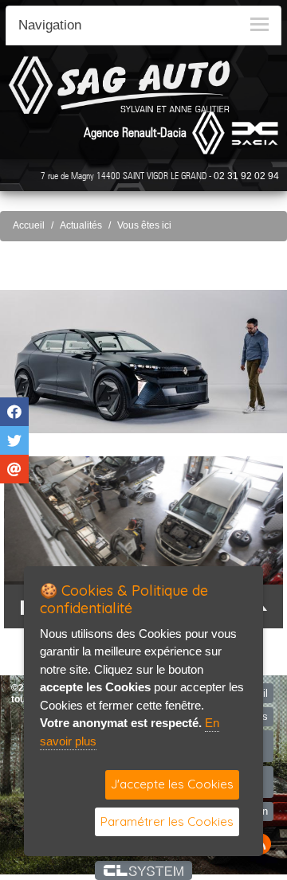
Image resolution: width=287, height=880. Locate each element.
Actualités (81, 225)
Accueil (29, 225)
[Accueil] (119, 85)
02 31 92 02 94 (246, 176)
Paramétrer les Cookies (167, 821)
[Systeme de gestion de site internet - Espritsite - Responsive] (144, 870)
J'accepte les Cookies (172, 784)
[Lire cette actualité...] (143, 361)
